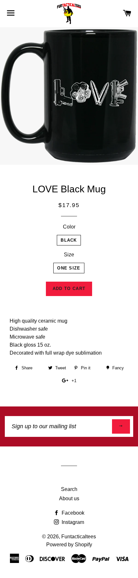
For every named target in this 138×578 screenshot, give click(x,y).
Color (69, 226)
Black (69, 240)
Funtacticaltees (78, 536)
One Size (68, 268)
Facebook (72, 513)
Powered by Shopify (69, 544)
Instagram (72, 522)
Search (69, 489)
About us (69, 498)
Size (69, 254)
